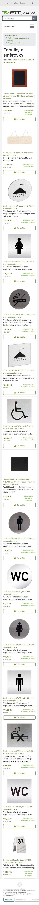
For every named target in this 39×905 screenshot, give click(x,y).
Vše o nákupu (19, 3)
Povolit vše (8, 899)
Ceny (30, 60)
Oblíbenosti (18, 60)
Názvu (8, 62)
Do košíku (20, 119)
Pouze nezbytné (21, 899)
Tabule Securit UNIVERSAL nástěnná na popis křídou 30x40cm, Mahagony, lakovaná (19, 96)
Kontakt (9, 3)
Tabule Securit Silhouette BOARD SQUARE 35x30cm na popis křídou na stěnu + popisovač (19, 481)
